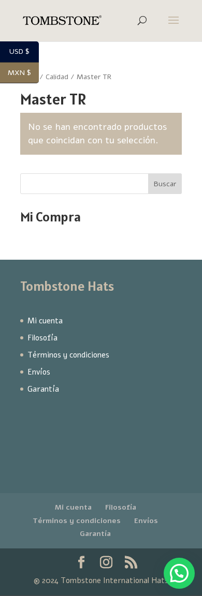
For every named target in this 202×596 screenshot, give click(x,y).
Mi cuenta (45, 321)
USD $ (24, 52)
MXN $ (23, 73)
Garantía (43, 389)
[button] (179, 573)
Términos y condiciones (68, 355)
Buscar (165, 184)
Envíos (38, 372)
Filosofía (42, 338)
